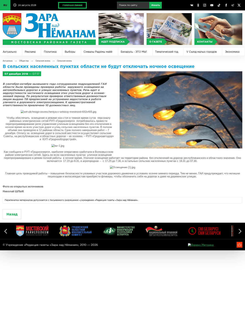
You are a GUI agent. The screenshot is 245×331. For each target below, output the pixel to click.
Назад (12, 214)
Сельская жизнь (43, 61)
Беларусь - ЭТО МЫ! (134, 51)
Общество (24, 61)
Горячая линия (72, 5)
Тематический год (166, 51)
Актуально (10, 51)
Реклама (30, 51)
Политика (50, 51)
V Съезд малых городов (201, 51)
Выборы (70, 51)
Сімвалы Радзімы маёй (98, 51)
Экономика (232, 51)
